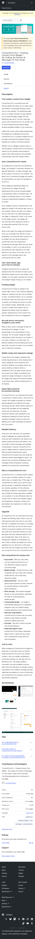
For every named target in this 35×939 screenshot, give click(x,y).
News (4, 870)
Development (8, 83)
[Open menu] (32, 2)
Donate (21, 888)
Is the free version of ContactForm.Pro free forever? (12, 749)
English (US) (29, 813)
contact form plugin (23, 820)
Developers (5, 888)
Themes (21, 870)
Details (6, 74)
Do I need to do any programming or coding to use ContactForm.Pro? (13, 756)
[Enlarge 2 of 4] (31, 688)
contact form (29, 817)
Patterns (21, 876)
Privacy (4, 876)
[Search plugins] (21, 20)
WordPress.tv (7, 891)
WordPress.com (8, 897)
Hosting (4, 873)
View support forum (8, 856)
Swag (21, 891)
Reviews (6, 79)
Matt (4, 900)
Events (20, 885)
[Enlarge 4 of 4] (31, 713)
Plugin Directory (6, 8)
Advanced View (7, 829)
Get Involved (22, 882)
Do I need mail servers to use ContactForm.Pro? (10, 743)
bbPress (5, 903)
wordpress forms (27, 824)
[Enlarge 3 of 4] (14, 700)
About (4, 867)
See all (31, 843)
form (31, 820)
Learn (3, 882)
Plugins (20, 873)
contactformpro (9, 63)
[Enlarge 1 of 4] (14, 688)
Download (6, 67)
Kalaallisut (9, 915)
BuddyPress (7, 907)
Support (6, 88)
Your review (6, 843)
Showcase (21, 867)
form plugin (19, 824)
